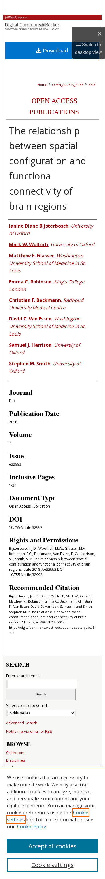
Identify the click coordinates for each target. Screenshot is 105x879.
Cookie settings (53, 865)
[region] (52, 823)
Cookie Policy (31, 826)
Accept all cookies (52, 846)
